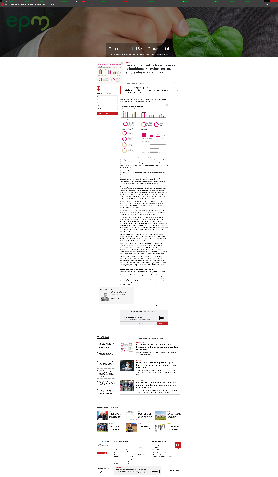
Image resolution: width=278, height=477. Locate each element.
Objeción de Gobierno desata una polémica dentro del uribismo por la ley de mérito (107, 355)
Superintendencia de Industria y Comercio (162, 456)
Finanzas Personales (130, 454)
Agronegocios (117, 444)
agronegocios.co (113, 471)
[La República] (2, 5)
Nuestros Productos (156, 446)
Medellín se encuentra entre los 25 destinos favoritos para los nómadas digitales (173, 427)
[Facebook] (88, 5)
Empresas (116, 452)
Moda (100, 341)
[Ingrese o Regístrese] (276, 5)
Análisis (139, 444)
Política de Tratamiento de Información (161, 452)
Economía (140, 449)
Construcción (102, 370)
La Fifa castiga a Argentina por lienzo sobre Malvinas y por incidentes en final (115, 427)
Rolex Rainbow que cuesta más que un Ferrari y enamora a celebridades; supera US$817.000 (106, 345)
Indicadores (117, 456)
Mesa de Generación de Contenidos (160, 444)
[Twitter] (91, 5)
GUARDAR (177, 82)
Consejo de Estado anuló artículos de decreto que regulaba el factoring (145, 427)
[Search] (267, 4)
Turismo (101, 388)
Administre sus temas (104, 113)
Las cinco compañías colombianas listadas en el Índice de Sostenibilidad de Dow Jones (157, 347)
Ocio (139, 458)
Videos (127, 463)
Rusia (110, 411)
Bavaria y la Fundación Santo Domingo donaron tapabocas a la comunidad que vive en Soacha (156, 385)
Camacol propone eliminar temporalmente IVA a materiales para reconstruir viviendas (107, 374)
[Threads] (108, 441)
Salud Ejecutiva (141, 459)
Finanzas (116, 454)
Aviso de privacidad (156, 449)
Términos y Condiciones (157, 451)
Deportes (111, 423)
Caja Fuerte (128, 446)
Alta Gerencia (129, 444)
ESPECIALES (16, 4)
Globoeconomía (141, 454)
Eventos (139, 452)
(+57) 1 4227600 (101, 448)
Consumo (116, 449)
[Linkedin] (170, 83)
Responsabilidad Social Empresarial (139, 49)
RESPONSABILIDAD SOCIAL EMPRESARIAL (32, 4)
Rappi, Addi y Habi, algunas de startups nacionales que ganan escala (107, 383)
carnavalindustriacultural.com (103, 472)
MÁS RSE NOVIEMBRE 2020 (171, 399)
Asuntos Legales (118, 446)
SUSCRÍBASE (274, 1)
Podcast (116, 459)
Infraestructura (129, 456)
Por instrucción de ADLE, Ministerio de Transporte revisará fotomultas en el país (106, 364)
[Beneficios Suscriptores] (271, 5)
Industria (101, 380)
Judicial (101, 351)
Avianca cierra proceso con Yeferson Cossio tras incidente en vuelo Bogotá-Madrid (174, 415)
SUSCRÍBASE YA (162, 323)
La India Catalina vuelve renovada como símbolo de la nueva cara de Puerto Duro (107, 392)
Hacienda (101, 360)
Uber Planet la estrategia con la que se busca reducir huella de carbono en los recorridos (156, 365)
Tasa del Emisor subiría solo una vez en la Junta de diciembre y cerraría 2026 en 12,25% (145, 415)
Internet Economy (118, 458)
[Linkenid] (94, 5)
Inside (139, 456)
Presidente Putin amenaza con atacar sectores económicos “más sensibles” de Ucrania (115, 416)
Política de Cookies (143, 472)
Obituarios (128, 458)
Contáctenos (155, 447)
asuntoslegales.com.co (102, 471)
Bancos (139, 423)
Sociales (116, 463)
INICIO (10, 4)
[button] (122, 318)
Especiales (128, 452)
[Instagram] (106, 441)
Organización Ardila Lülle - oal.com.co (175, 471)
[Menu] (6, 4)
